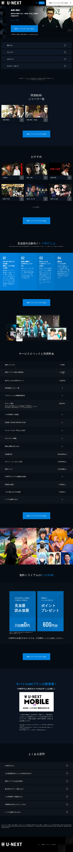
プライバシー (48, 844)
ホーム (39, 844)
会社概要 (43, 844)
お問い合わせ (54, 844)
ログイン (42, 3)
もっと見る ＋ (36, 207)
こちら (36, 34)
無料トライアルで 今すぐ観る (58, 3)
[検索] (36, 2)
